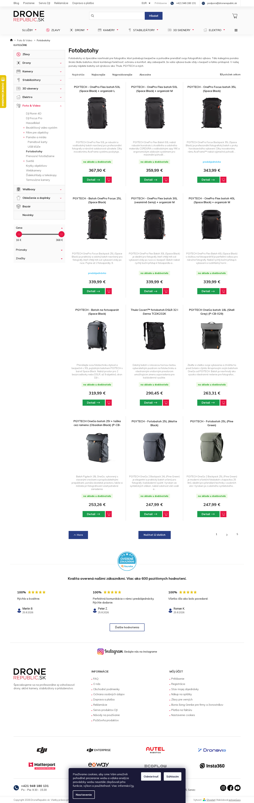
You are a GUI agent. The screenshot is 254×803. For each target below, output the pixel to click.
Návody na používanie (106, 715)
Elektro (27, 97)
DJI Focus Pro (34, 118)
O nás (96, 684)
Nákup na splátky (181, 694)
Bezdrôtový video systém (41, 127)
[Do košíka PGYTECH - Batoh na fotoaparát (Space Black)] (109, 403)
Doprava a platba (83, 3)
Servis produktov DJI (105, 710)
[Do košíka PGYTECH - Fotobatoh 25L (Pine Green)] (223, 514)
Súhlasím (172, 776)
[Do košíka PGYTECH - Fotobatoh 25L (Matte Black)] (166, 514)
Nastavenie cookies (183, 715)
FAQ (95, 678)
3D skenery (30, 88)
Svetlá (29, 161)
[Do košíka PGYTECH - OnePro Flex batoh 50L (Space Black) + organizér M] (166, 180)
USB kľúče (34, 146)
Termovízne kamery (38, 180)
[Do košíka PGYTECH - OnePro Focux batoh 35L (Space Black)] (223, 180)
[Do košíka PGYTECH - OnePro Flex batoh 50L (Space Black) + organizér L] (109, 180)
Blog (16, 3)
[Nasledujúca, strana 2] (227, 535)
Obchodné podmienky (106, 689)
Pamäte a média (35, 137)
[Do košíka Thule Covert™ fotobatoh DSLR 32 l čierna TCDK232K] (166, 403)
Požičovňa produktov (106, 720)
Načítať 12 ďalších (154, 534)
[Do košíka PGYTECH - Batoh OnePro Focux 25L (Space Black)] (109, 291)
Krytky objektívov (36, 165)
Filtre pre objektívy (36, 132)
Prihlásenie (177, 678)
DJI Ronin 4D (33, 113)
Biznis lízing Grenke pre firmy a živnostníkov (197, 704)
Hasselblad (33, 123)
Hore (80, 534)
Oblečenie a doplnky (36, 198)
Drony (27, 62)
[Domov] (12, 40)
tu (132, 785)
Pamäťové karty (37, 142)
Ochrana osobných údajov (109, 694)
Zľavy (26, 54)
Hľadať (153, 15)
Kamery (28, 71)
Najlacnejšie (98, 74)
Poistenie (29, 3)
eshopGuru (235, 799)
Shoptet (211, 799)
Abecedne (145, 74)
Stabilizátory (32, 80)
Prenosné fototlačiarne (40, 156)
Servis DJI (44, 3)
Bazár (27, 206)
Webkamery (33, 170)
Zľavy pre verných (182, 699)
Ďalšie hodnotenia (127, 627)
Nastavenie (84, 794)
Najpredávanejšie (122, 74)
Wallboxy (29, 189)
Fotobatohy (34, 151)
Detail (91, 179)
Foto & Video (32, 105)
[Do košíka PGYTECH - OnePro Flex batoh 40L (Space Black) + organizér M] (223, 291)
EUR (144, 3)
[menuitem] (28, 30)
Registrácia (178, 684)
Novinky (28, 215)
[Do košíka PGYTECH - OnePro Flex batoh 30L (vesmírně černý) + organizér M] (166, 291)
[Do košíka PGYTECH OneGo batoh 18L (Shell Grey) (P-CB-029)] (223, 403)
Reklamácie (61, 3)
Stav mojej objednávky (185, 689)
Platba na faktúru (181, 710)
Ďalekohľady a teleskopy (41, 175)
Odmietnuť (151, 776)
